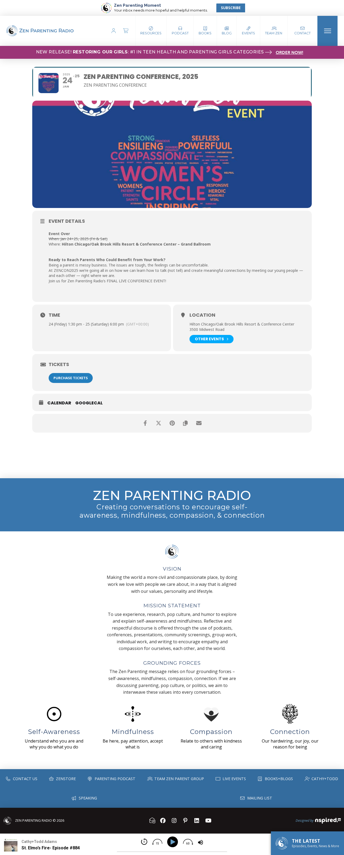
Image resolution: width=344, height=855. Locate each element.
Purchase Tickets (70, 377)
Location (202, 315)
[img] (144, 842)
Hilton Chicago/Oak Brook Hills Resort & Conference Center (241, 324)
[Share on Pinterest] (172, 423)
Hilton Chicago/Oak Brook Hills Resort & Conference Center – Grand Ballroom (136, 244)
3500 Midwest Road (206, 329)
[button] (180, 31)
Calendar (59, 403)
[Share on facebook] (145, 423)
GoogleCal (89, 403)
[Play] (173, 842)
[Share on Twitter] (158, 423)
